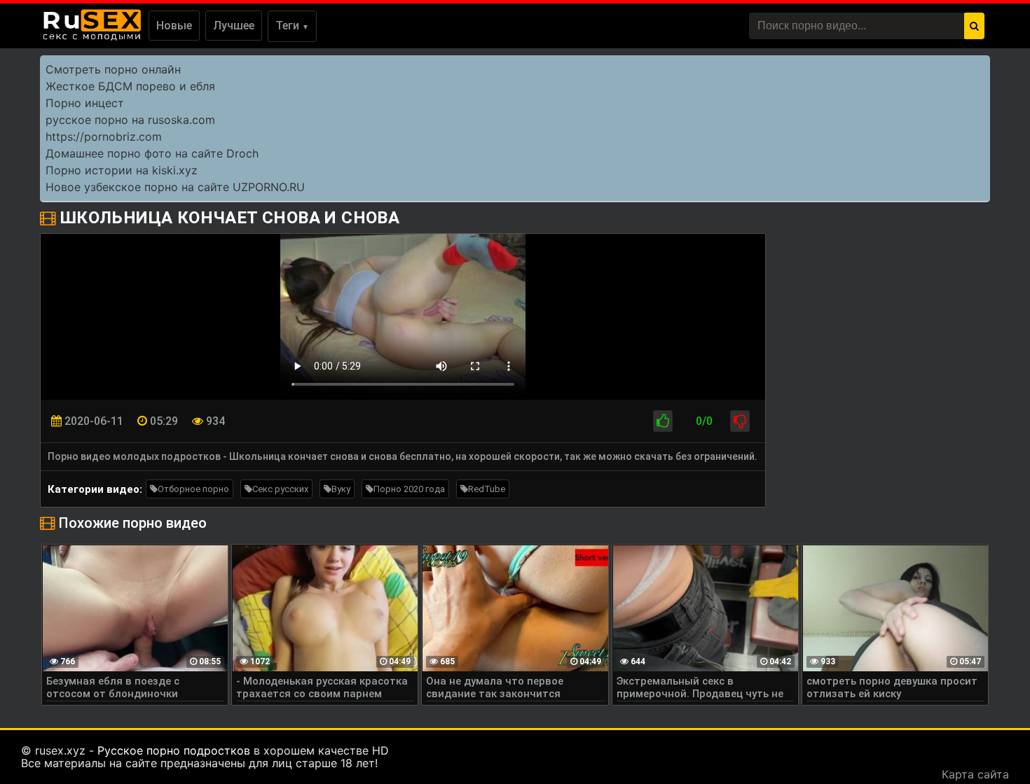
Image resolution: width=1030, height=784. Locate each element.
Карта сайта (975, 774)
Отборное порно (193, 489)
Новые (174, 25)
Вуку (340, 489)
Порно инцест (85, 103)
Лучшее (233, 25)
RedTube (486, 489)
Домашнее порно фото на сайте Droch (152, 153)
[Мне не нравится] (740, 421)
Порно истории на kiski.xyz (122, 170)
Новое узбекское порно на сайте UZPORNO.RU (175, 187)
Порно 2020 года (409, 489)
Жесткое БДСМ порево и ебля (130, 86)
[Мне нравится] (663, 421)
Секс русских (280, 489)
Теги (292, 25)
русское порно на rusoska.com (130, 120)
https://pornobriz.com (104, 137)
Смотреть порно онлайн (113, 69)
